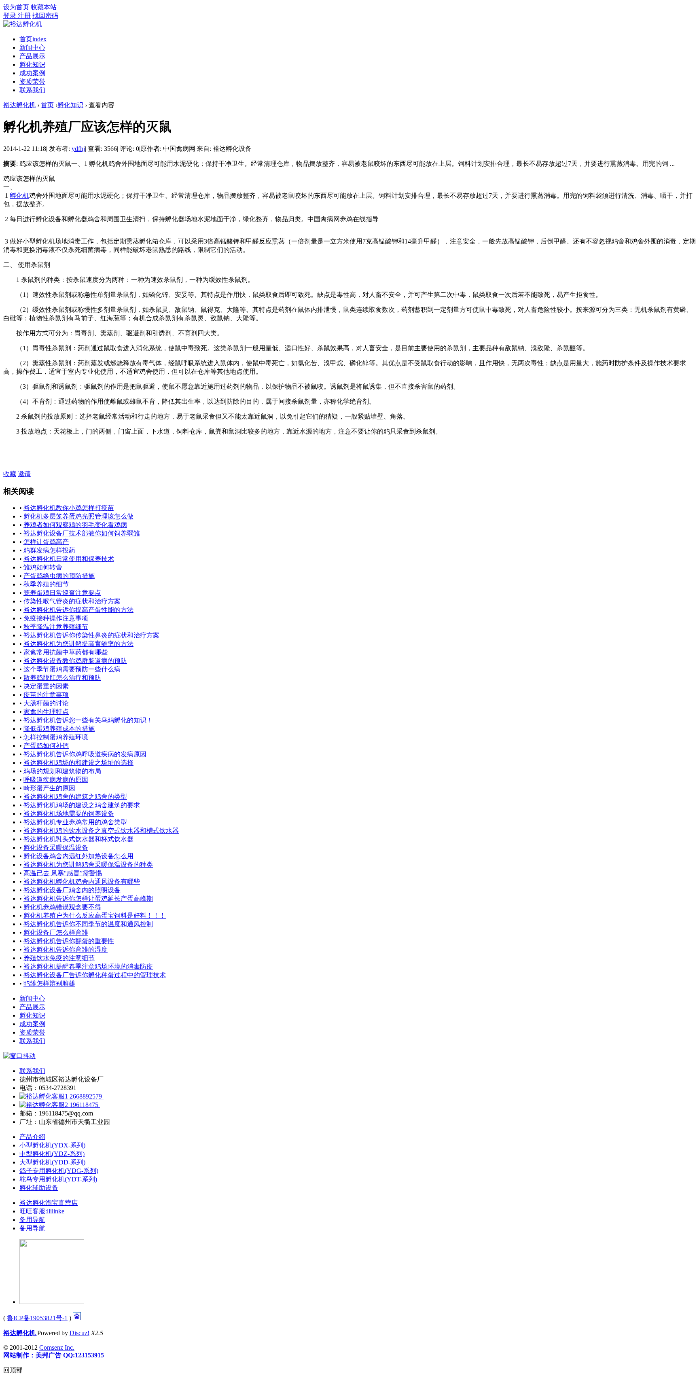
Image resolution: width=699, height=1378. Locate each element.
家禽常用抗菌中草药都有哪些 (65, 652)
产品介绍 (32, 1136)
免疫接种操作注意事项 (55, 618)
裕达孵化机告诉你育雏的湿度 (65, 949)
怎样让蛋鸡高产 (46, 541)
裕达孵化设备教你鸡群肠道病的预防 (75, 660)
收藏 (9, 473)
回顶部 (13, 1370)
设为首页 (16, 7)
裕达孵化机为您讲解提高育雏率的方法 (78, 643)
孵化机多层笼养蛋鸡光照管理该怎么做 (78, 516)
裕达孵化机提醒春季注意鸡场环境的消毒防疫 (88, 966)
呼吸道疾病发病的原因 (55, 779)
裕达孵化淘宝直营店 (48, 1202)
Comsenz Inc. (56, 1347)
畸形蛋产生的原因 (49, 788)
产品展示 (32, 56)
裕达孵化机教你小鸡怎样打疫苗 (68, 507)
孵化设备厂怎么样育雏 (55, 932)
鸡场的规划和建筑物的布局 (62, 771)
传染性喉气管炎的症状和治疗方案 (72, 601)
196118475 (84, 1104)
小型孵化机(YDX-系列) (52, 1145)
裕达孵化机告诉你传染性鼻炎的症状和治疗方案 (91, 635)
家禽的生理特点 (46, 711)
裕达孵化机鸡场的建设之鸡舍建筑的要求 (81, 805)
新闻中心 (32, 47)
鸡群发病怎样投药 (49, 550)
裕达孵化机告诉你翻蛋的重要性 (68, 941)
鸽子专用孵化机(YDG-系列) (58, 1170)
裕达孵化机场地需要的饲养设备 (68, 813)
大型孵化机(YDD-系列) (52, 1162)
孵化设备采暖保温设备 (55, 847)
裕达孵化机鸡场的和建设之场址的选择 (78, 762)
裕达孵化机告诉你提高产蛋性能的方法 (78, 609)
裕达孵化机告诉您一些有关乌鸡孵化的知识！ (88, 720)
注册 (24, 15)
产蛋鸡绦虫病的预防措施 (59, 575)
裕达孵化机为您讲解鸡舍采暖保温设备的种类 (88, 864)
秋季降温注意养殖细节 (55, 626)
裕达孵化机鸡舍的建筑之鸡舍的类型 (75, 796)
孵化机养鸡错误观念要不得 (62, 907)
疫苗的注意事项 (46, 694)
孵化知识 (32, 64)
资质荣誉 (32, 81)
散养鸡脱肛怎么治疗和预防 (62, 677)
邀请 (24, 473)
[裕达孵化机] (22, 24)
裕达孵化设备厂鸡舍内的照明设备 (72, 890)
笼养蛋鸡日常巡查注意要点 (62, 592)
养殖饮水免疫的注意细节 (59, 958)
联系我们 (32, 90)
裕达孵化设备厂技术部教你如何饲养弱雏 (81, 533)
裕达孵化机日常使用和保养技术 (68, 558)
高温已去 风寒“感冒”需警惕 (62, 873)
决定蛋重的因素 (46, 686)
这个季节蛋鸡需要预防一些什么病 (72, 669)
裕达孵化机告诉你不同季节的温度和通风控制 (88, 924)
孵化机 (19, 195)
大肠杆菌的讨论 (46, 703)
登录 (10, 15)
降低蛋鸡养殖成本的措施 (59, 728)
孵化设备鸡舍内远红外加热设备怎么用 (78, 856)
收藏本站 (44, 7)
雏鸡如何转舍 (42, 567)
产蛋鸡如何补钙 (46, 745)
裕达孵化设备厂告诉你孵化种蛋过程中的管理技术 (94, 975)
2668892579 (86, 1096)
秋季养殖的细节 (46, 584)
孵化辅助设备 (38, 1187)
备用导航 (32, 1219)
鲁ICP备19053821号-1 (37, 1317)
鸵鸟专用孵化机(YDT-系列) (58, 1179)
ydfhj (78, 148)
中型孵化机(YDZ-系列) (52, 1153)
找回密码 (45, 15)
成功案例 (32, 73)
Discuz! (79, 1332)
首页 (33, 39)
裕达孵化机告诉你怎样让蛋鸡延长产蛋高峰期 (88, 898)
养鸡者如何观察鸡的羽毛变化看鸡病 (75, 524)
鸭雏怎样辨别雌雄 (49, 983)
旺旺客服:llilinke (41, 1211)
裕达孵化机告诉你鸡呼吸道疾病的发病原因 (84, 754)
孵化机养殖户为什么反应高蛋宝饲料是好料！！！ (94, 915)
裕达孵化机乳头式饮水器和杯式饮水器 (78, 839)
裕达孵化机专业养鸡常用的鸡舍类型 (75, 822)
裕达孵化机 (19, 105)
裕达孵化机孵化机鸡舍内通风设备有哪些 (81, 881)
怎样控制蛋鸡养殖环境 (55, 737)
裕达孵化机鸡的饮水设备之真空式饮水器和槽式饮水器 (101, 830)
